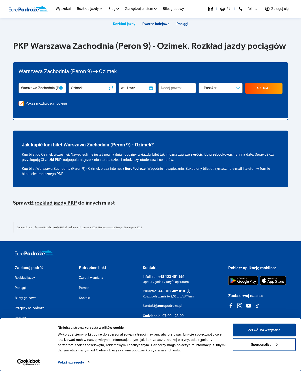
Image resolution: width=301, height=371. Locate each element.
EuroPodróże (135, 168)
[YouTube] (248, 305)
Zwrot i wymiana (91, 278)
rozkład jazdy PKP (56, 203)
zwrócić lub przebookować (212, 154)
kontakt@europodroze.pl (162, 306)
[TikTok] (257, 305)
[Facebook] (231, 305)
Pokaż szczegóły (71, 362)
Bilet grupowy (173, 9)
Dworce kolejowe (155, 24)
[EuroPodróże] (34, 252)
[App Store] (273, 280)
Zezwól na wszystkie (264, 330)
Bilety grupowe (25, 298)
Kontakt (84, 298)
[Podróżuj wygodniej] (210, 9)
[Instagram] (239, 305)
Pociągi (182, 24)
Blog (111, 9)
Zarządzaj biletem (139, 9)
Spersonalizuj (261, 344)
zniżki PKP (53, 160)
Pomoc (84, 288)
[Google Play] (243, 280)
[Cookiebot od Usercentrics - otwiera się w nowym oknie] (28, 362)
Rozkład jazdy (88, 9)
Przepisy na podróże (29, 308)
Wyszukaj (63, 9)
